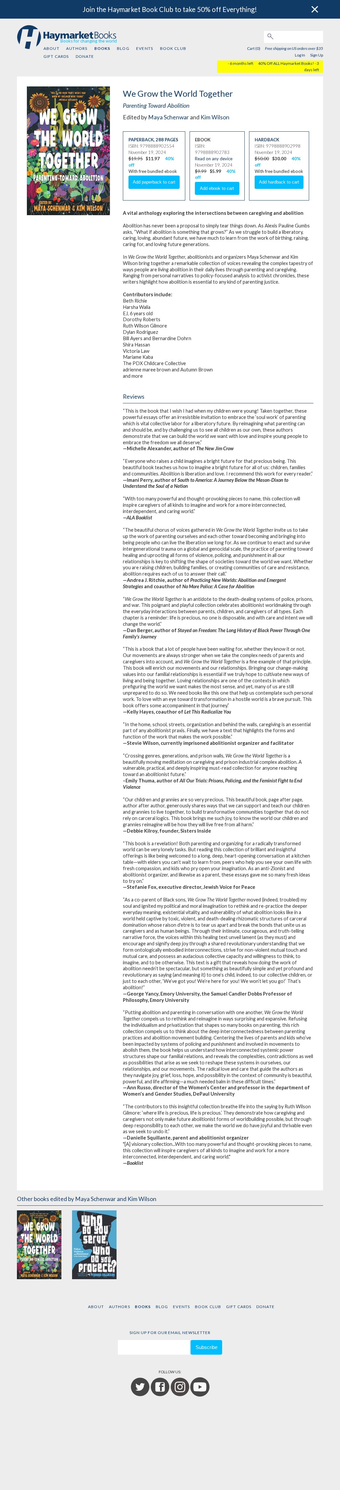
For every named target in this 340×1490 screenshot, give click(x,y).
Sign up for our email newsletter (170, 1332)
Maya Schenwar (168, 117)
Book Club (173, 48)
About (51, 48)
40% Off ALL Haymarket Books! (286, 63)
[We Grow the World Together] (39, 1244)
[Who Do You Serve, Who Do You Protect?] (94, 1244)
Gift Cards (56, 56)
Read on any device (213, 158)
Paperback (141, 139)
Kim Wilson (215, 117)
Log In (300, 55)
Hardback (267, 139)
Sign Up (316, 55)
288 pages (167, 139)
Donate (85, 56)
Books (102, 48)
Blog (123, 48)
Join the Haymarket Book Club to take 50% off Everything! (170, 9)
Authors (76, 48)
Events (144, 48)
